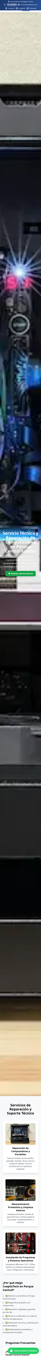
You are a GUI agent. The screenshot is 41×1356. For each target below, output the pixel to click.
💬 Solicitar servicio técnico (20, 573)
